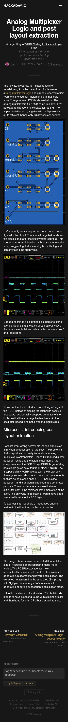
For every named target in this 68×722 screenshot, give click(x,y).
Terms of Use (16, 703)
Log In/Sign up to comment (20, 683)
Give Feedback (52, 700)
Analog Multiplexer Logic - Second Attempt (50, 636)
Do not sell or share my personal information (34, 707)
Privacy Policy (33, 703)
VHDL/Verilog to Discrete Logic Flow (43, 46)
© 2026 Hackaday (34, 713)
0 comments (60, 644)
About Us (12, 700)
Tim (12, 64)
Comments (55, 64)
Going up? (35, 692)
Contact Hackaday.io (31, 700)
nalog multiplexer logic (18, 93)
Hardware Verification (15, 634)
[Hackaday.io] (15, 5)
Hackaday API (51, 703)
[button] (60, 5)
